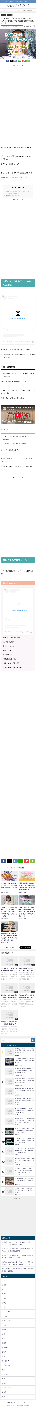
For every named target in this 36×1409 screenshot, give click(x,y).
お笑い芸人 (5, 1280)
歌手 (3, 1369)
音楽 (3, 1289)
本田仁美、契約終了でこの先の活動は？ (18, 191)
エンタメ (4, 15)
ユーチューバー (7, 1387)
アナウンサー (6, 1361)
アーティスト (6, 1365)
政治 (3, 1334)
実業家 (4, 1303)
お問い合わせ (11, 1402)
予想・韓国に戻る (13, 193)
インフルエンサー (7, 1374)
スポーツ (5, 1307)
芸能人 (4, 1352)
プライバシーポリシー (22, 1402)
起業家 (4, 1392)
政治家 (4, 1343)
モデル (4, 1294)
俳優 (3, 1396)
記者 (3, 1356)
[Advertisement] (18, 780)
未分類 (4, 1383)
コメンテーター (7, 1320)
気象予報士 (5, 1347)
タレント (5, 1338)
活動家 (4, 1329)
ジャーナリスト (7, 1311)
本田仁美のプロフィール (13, 195)
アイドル (10, 15)
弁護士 (4, 1285)
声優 (3, 1378)
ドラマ (4, 1325)
